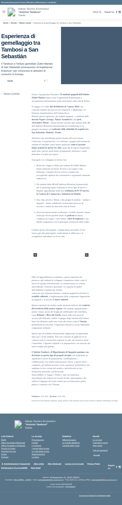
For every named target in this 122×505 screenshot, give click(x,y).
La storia (35, 457)
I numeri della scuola (40, 449)
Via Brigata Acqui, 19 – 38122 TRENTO (64, 477)
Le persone (36, 446)
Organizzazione (38, 454)
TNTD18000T (70, 487)
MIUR (3, 440)
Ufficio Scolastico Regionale (13, 443)
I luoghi (35, 443)
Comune (4, 457)
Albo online (97, 446)
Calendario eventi (100, 443)
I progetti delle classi (70, 446)
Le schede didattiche (71, 443)
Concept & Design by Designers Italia (95, 496)
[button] (35, 255)
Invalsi (4, 454)
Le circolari (97, 440)
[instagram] (120, 12)
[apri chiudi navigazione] (3, 12)
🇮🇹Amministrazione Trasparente (15, 464)
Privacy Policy (93, 464)
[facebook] (117, 12)
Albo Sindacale (54, 464)
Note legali (36, 468)
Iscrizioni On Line (8, 451)
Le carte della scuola (40, 451)
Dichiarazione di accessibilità (14, 468)
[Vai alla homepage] (11, 12)
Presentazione (38, 440)
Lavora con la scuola (74, 464)
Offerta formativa (69, 440)
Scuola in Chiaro (8, 449)
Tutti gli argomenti (100, 450)
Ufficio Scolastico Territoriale (13, 446)
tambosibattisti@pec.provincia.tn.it (51, 480)
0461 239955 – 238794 (22, 480)
